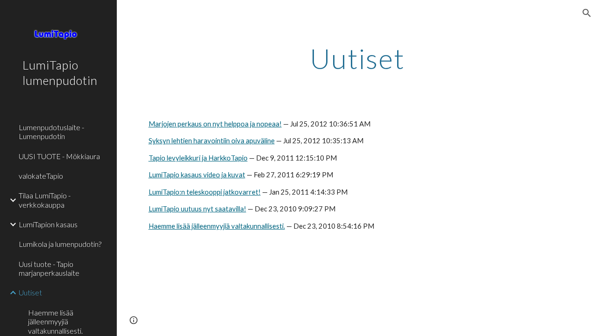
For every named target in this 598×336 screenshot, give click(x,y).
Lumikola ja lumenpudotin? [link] (60, 243)
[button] (587, 13)
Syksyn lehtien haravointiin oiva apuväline (212, 141)
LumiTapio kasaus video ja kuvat (197, 175)
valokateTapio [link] (41, 175)
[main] (357, 58)
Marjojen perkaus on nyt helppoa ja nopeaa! (215, 124)
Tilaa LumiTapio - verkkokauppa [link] (45, 200)
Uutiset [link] (30, 292)
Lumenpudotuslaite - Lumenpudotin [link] (51, 131)
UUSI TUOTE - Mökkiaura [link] (59, 156)
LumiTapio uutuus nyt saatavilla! (197, 209)
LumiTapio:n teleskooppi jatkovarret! (205, 192)
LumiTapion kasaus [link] (48, 224)
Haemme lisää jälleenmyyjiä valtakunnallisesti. (217, 226)
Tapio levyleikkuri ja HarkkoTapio (198, 158)
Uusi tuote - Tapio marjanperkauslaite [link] (49, 268)
